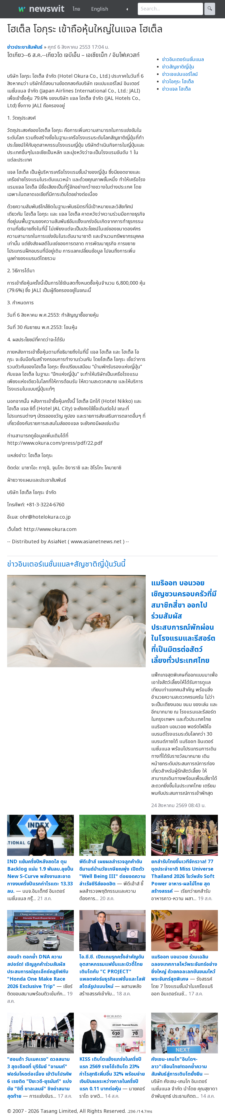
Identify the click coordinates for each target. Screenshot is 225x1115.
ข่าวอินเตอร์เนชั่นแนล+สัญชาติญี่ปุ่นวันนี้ (66, 564)
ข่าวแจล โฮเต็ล (176, 89)
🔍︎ (209, 9)
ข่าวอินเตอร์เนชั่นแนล (183, 59)
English (99, 9)
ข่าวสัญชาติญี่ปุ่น (178, 67)
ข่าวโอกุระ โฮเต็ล (178, 81)
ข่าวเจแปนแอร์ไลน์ (180, 74)
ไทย (76, 9)
